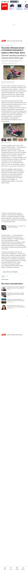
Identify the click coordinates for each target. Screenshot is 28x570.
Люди (2, 45)
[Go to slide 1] (3, 139)
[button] (14, 40)
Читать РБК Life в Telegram (10, 271)
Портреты (9, 289)
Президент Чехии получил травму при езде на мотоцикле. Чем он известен (16, 287)
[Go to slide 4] (20, 139)
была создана (19, 238)
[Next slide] (20, 130)
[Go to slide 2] (9, 139)
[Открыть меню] (26, 2)
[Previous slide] (7, 130)
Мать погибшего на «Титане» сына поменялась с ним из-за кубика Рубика (16, 306)
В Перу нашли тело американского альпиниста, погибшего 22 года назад (15, 300)
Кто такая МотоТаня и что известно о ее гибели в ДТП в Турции (16, 226)
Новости (9, 295)
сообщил (9, 169)
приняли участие (10, 260)
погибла (8, 145)
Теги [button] (7, 276)
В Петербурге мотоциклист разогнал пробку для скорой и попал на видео (15, 293)
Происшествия (10, 301)
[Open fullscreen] (24, 126)
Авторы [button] (3, 276)
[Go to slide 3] (15, 139)
